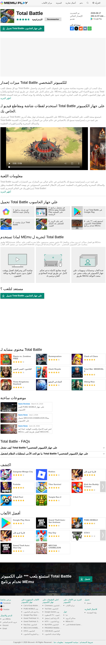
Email (5, 629)
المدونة (59, 3)
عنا (67, 615)
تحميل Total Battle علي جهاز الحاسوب (24, 28)
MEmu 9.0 (69, 621)
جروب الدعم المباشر (10, 622)
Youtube (6, 609)
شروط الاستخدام (86, 642)
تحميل (87, 579)
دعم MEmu (7, 619)
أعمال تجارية (71, 3)
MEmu (14, 3)
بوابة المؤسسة (92, 613)
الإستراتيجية (37, 19)
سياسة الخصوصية (71, 642)
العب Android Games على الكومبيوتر (79, 625)
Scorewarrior (53, 19)
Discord (5, 625)
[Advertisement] (53, 57)
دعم (81, 3)
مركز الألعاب (47, 3)
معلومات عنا (58, 642)
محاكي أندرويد (70, 618)
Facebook (7, 603)
